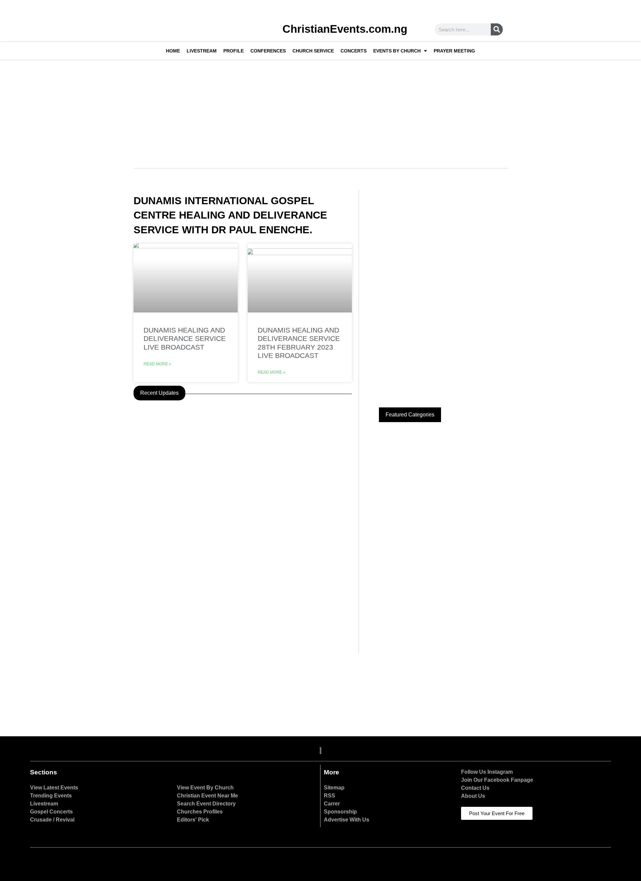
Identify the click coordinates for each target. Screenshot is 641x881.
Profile (233, 50)
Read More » (157, 364)
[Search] (497, 29)
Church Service (313, 50)
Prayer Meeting (454, 50)
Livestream (202, 50)
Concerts (354, 50)
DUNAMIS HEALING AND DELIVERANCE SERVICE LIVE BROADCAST (185, 338)
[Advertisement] (320, 109)
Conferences (268, 50)
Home (173, 50)
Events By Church (397, 50)
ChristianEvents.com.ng (344, 29)
